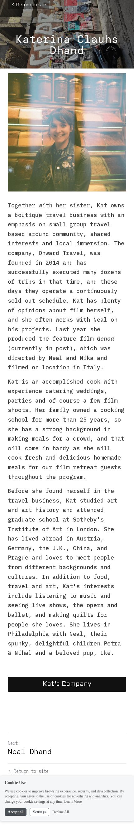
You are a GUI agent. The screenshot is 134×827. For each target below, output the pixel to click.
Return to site (31, 4)
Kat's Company (67, 684)
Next (13, 743)
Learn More (73, 801)
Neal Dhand (29, 751)
